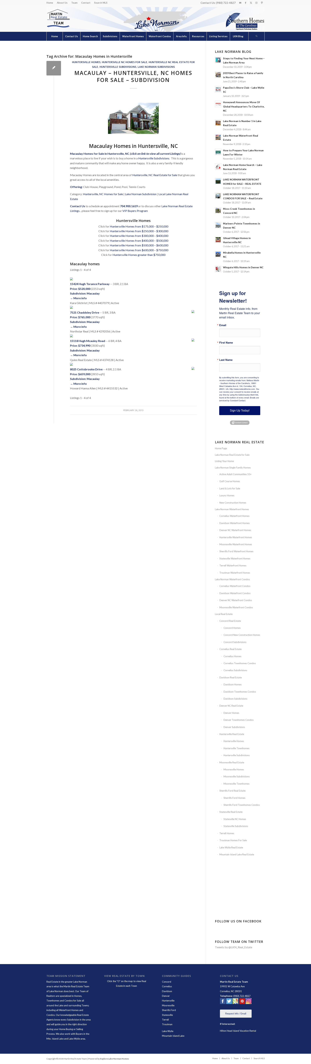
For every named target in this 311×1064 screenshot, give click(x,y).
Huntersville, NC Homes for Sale (103, 194)
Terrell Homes (226, 833)
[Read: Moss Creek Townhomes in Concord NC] (218, 210)
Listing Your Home (224, 461)
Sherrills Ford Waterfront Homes (236, 551)
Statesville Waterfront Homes (234, 558)
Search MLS (100, 2)
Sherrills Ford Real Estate (232, 790)
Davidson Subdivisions (235, 698)
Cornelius (167, 986)
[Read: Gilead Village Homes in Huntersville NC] (218, 239)
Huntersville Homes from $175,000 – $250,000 (139, 226)
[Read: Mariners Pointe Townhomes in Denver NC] (218, 225)
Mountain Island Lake (173, 1035)
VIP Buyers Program (135, 210)
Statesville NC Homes (235, 819)
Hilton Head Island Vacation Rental (238, 1030)
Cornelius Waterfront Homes (234, 515)
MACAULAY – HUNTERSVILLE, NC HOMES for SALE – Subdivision (133, 76)
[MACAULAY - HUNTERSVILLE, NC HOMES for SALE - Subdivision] (53, 68)
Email (222, 325)
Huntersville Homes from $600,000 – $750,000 (139, 250)
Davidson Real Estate (230, 677)
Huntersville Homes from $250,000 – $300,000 (139, 231)
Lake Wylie (167, 1031)
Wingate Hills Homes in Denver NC (243, 267)
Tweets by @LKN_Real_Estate (233, 947)
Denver (166, 995)
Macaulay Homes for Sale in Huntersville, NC (99, 153)
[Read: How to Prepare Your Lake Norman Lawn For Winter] (218, 152)
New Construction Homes (232, 502)
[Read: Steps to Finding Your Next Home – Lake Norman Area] (218, 60)
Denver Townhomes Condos (239, 719)
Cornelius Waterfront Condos (234, 586)
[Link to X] (251, 2)
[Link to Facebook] (245, 2)
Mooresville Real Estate (231, 762)
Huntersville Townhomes (236, 748)
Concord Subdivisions (235, 642)
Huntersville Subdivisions (118, 66)
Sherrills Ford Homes (234, 797)
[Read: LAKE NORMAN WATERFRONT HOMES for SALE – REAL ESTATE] (218, 181)
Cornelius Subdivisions (235, 670)
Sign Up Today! (239, 410)
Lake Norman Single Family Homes (233, 467)
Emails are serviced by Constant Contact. (239, 399)
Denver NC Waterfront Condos (235, 600)
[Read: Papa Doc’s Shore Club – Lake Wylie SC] (218, 89)
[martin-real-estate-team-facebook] (223, 1001)
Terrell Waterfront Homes (232, 565)
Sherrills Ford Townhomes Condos (242, 804)
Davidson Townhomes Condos (240, 691)
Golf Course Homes (229, 481)
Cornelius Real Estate (230, 649)
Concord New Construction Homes (242, 634)
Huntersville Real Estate (231, 734)
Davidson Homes (233, 684)
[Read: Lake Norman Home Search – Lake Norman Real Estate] (218, 166)
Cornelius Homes (232, 656)
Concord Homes (232, 627)
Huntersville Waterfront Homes (235, 537)
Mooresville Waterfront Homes (235, 544)
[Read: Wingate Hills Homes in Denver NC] (218, 269)
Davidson (167, 991)
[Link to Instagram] (256, 2)
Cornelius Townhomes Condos (240, 663)
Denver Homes (231, 712)
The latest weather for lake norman (240, 907)
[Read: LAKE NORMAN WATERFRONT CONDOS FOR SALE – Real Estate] (218, 196)
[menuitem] (50, 3)
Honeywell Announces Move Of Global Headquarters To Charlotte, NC (243, 106)
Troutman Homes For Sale (233, 840)
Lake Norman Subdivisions (156, 66)
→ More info (78, 298)
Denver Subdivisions (234, 727)
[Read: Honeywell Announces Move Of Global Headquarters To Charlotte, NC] (218, 104)
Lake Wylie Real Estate (231, 847)
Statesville (167, 1015)
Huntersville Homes (86, 62)
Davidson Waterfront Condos (235, 593)
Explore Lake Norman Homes (114, 1058)
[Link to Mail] (240, 2)
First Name (226, 342)
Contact (85, 2)
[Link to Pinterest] (262, 2)
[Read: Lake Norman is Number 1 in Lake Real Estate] (218, 123)
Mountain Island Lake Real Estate (236, 854)
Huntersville (168, 1000)
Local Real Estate (224, 614)
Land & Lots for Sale (229, 488)
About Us (62, 2)
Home (49, 2)
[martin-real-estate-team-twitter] (229, 1001)
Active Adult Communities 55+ (235, 474)
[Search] (256, 36)
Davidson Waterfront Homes (234, 523)
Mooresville (168, 1005)
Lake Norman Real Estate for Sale (232, 454)
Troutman (167, 1024)
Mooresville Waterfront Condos (236, 607)
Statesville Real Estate (230, 811)
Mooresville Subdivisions (237, 776)
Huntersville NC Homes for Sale (124, 62)
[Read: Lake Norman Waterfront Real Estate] (218, 137)
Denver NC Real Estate (231, 705)
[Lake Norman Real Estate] (58, 19)
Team (74, 2)
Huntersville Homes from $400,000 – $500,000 (139, 240)
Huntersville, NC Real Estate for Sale (154, 175)
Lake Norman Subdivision (140, 194)
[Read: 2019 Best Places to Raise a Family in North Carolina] (218, 75)
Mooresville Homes (234, 769)
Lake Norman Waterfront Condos (232, 579)
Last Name (226, 360)
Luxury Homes (226, 495)
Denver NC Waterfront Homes (235, 530)
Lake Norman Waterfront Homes (232, 509)
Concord (166, 981)
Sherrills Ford (169, 1010)
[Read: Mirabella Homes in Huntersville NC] (218, 254)
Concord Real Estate (230, 620)
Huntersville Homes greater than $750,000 (138, 254)
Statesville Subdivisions (236, 826)
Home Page (221, 448)
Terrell (165, 1019)
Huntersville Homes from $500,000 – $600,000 (139, 245)
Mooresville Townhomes (236, 783)
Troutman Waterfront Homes (234, 572)
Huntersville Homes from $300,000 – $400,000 (139, 235)
